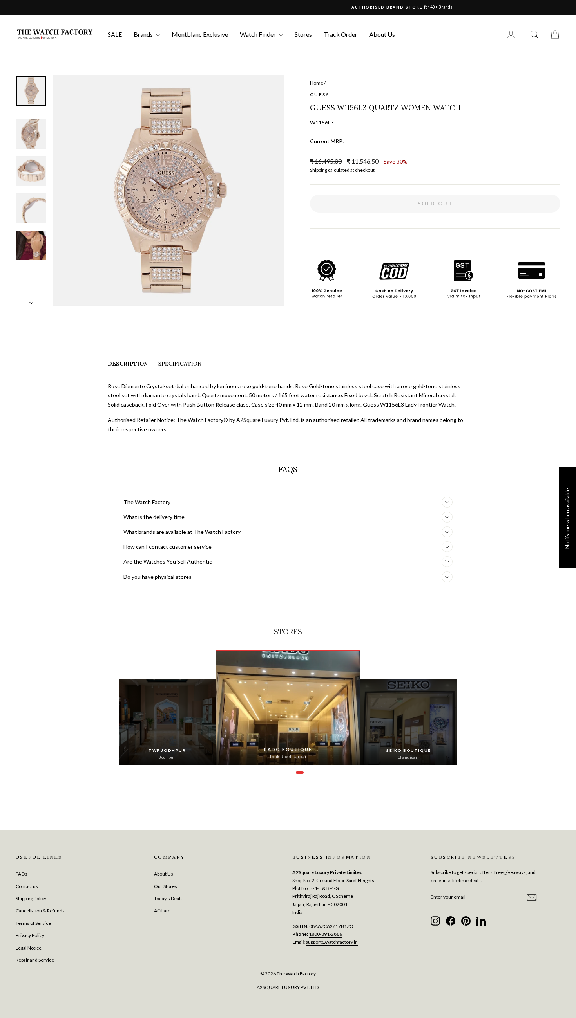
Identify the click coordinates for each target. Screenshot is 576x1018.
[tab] (128, 365)
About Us (382, 34)
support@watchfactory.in (332, 942)
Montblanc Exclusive (200, 34)
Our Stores (165, 886)
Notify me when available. (567, 517)
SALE (115, 34)
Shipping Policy (31, 898)
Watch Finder (258, 34)
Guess (319, 94)
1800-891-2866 (325, 934)
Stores (303, 34)
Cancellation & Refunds (40, 910)
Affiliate (162, 910)
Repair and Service (35, 960)
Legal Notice (29, 948)
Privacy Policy (30, 935)
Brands (144, 34)
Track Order (340, 34)
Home (316, 83)
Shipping (318, 170)
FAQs (21, 874)
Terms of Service (33, 923)
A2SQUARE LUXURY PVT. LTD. (288, 987)
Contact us (27, 886)
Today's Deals (168, 898)
